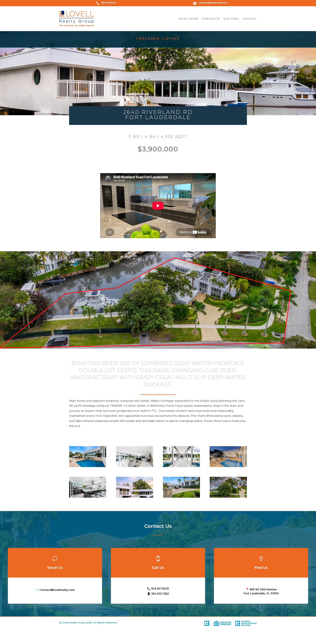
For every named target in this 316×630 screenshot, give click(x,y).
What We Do (189, 18)
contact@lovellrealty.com (212, 2)
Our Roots (211, 18)
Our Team (231, 18)
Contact (250, 18)
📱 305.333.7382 (158, 593)
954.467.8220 (108, 2)
